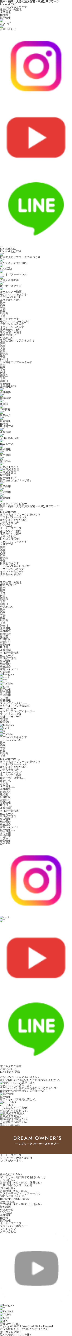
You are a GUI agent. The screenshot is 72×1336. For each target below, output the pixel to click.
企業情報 (5, 12)
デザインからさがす (12, 324)
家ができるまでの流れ (13, 519)
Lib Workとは (8, 4)
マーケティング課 (11, 714)
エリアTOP (6, 544)
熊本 (2, 302)
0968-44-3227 (7, 1201)
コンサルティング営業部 (15, 705)
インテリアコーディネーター (17, 711)
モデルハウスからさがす (15, 321)
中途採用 (5, 695)
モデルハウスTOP (10, 297)
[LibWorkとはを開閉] (18, 759)
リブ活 (4, 697)
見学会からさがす (11, 329)
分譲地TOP (6, 337)
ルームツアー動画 (11, 530)
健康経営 (5, 633)
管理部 (4, 719)
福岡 (2, 305)
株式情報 (5, 660)
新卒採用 (5, 692)
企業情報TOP (8, 386)
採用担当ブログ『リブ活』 (16, 480)
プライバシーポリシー (13, 1225)
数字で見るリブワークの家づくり (20, 514)
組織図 (4, 636)
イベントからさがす (12, 326)
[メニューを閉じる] (1, 509)
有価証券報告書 (9, 652)
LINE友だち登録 (10, 538)
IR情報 (4, 14)
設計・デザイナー (11, 716)
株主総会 (5, 666)
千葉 (2, 316)
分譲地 (4, 783)
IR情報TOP (6, 426)
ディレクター (8, 708)
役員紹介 (5, 641)
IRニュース (6, 655)
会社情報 (5, 1215)
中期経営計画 (8, 658)
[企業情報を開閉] (13, 787)
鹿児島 (4, 313)
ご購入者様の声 (9, 522)
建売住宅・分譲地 (11, 9)
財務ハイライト (9, 669)
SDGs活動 (6, 525)
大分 (2, 307)
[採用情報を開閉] (13, 830)
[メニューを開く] (1, 246)
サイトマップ (8, 1228)
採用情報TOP (8, 477)
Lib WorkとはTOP (10, 251)
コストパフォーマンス (13, 517)
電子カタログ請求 (11, 533)
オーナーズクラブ (11, 528)
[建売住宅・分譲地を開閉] (23, 778)
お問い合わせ (8, 536)
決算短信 (5, 650)
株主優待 (5, 663)
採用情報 (5, 17)
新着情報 (5, 644)
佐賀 (2, 310)
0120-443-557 (7, 1179)
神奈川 (4, 359)
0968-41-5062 (7, 1188)
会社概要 (5, 631)
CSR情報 (5, 639)
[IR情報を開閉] (10, 806)
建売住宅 (5, 780)
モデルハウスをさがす (13, 6)
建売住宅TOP (8, 334)
